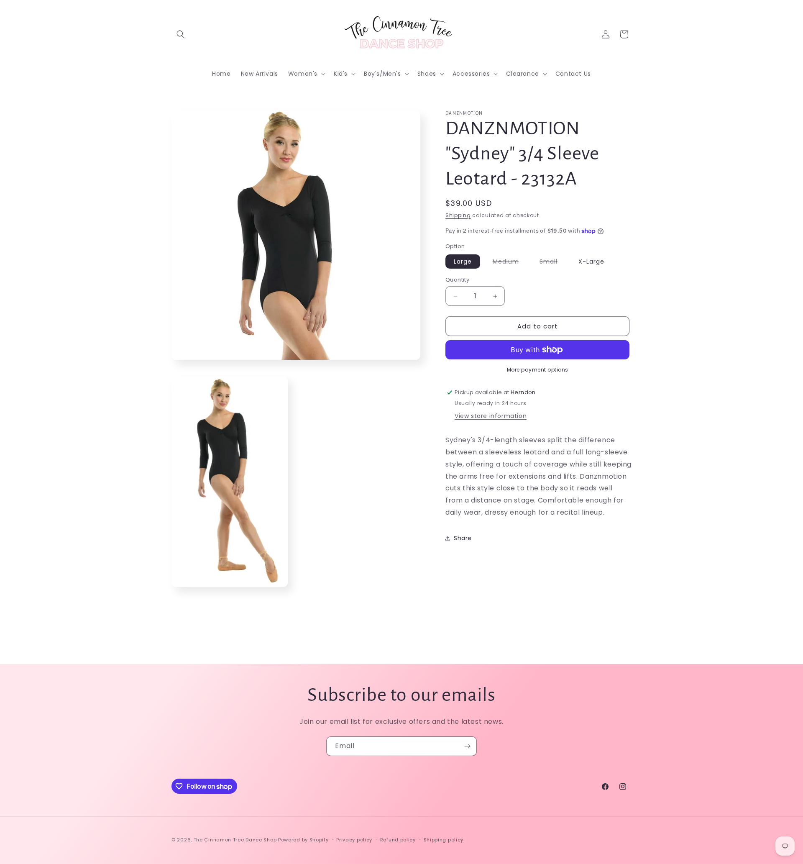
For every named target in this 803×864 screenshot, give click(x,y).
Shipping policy (444, 839)
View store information (491, 416)
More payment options (537, 369)
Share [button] (463, 538)
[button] (180, 34)
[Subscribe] (467, 746)
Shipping (458, 215)
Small (553, 263)
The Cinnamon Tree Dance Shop (235, 839)
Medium (510, 263)
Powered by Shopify (303, 839)
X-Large (591, 261)
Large (463, 261)
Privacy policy (354, 839)
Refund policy (398, 839)
